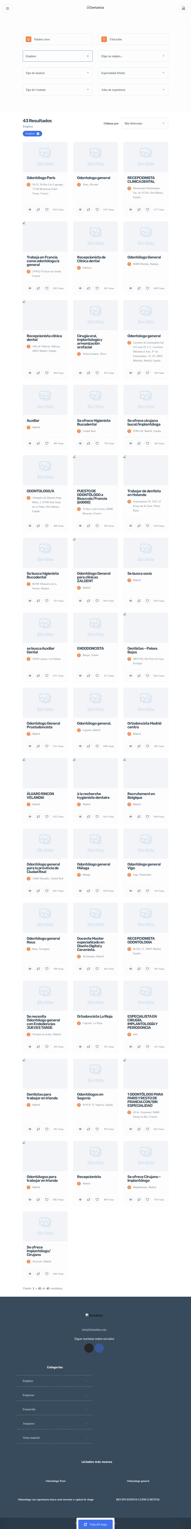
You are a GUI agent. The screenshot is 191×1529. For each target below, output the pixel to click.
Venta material (31, 1437)
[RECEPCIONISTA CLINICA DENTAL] (138, 1492)
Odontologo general (138, 1481)
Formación (29, 1409)
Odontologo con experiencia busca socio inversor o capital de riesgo (55, 1499)
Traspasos (28, 1423)
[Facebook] (99, 1348)
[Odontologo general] (138, 1474)
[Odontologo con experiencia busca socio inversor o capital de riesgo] (55, 1492)
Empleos (28, 1380)
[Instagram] (89, 1348)
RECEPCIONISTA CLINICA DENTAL (138, 1499)
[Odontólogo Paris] (55, 1474)
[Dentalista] (95, 8)
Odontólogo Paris (55, 1481)
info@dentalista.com (94, 1329)
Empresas (28, 1395)
